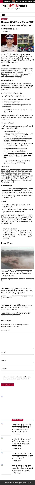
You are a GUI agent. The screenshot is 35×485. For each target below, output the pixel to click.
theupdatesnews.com (23, 483)
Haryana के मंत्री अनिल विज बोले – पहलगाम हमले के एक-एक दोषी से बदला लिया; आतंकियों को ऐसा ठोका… (17, 307)
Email (3, 361)
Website (4, 369)
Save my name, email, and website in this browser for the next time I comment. (17, 378)
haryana (4, 19)
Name (3, 352)
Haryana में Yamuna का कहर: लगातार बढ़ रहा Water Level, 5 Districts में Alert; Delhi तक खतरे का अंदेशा (16, 273)
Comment (5, 330)
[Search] (32, 14)
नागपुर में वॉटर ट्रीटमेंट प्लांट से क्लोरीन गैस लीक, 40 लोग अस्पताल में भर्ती (22, 456)
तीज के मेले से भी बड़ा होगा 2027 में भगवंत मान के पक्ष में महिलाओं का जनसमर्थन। (22, 468)
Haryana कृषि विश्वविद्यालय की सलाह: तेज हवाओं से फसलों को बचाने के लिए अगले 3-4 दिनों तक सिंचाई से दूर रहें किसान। (17, 290)
